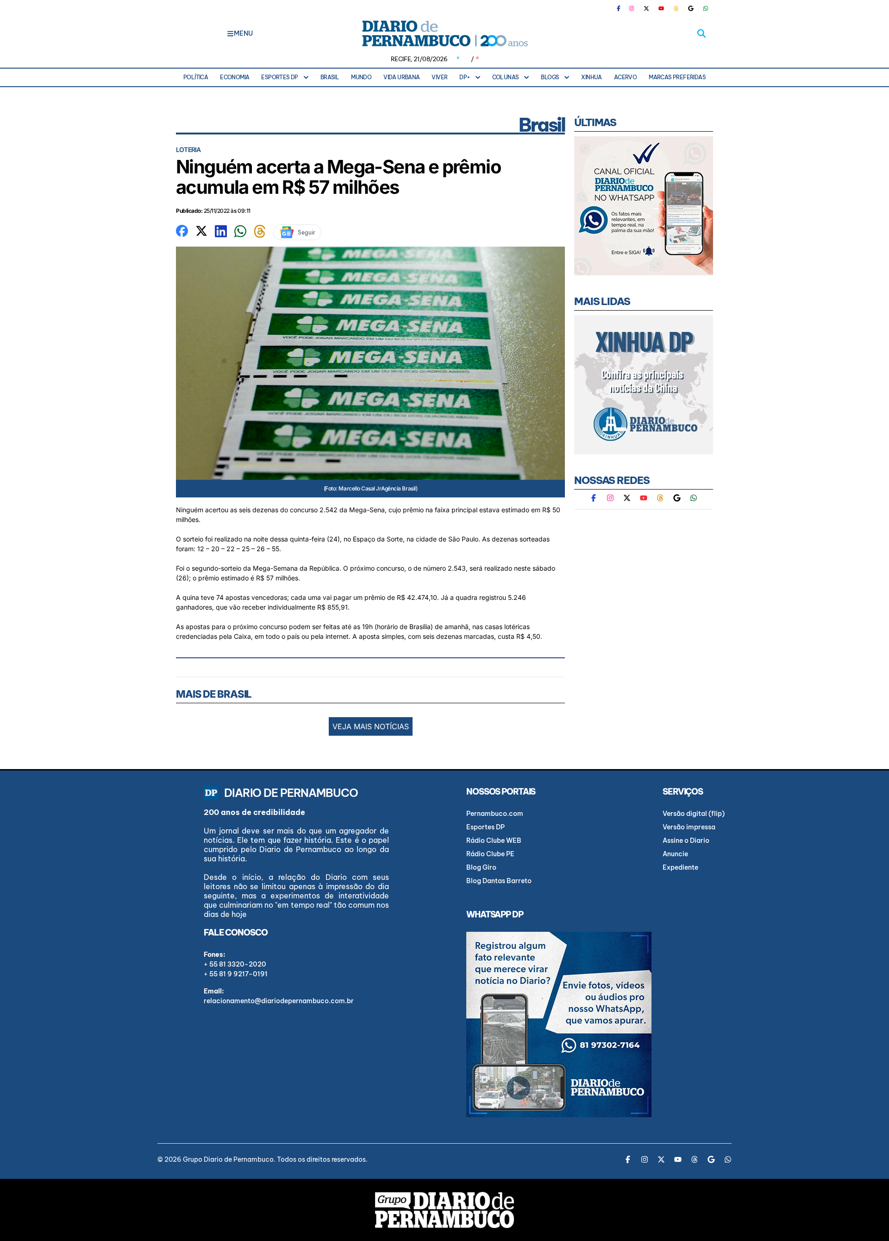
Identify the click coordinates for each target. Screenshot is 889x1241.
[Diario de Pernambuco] (444, 33)
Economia (234, 77)
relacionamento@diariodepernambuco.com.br (279, 1001)
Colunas (505, 77)
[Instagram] (631, 8)
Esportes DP (279, 77)
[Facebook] (622, 8)
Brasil (329, 77)
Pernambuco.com (494, 813)
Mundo (361, 77)
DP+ (464, 77)
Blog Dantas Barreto (499, 881)
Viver (439, 77)
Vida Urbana (401, 77)
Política (195, 77)
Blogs (550, 77)
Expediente (680, 867)
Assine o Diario (686, 840)
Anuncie (675, 854)
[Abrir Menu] (230, 33)
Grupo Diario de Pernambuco (228, 1159)
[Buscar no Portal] (701, 33)
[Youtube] (661, 8)
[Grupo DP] (444, 1210)
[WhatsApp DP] (705, 8)
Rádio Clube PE (490, 854)
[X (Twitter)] (646, 8)
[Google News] (691, 8)
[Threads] (676, 8)
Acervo (625, 77)
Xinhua (591, 77)
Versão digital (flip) (694, 813)
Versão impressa (689, 827)
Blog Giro (481, 867)
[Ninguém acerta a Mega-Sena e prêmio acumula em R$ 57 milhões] (182, 230)
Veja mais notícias (370, 726)
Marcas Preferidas (677, 77)
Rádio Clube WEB (493, 840)
